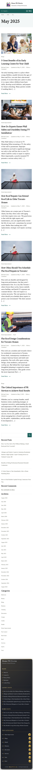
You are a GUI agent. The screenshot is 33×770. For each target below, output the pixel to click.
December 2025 (5, 527)
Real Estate (4, 635)
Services (3, 643)
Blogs (2, 56)
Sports (2, 646)
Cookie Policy (6, 682)
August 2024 (4, 586)
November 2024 (5, 575)
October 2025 (4, 535)
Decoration (4, 613)
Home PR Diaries (17, 3)
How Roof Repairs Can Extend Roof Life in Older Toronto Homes (15, 199)
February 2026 (4, 520)
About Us (5, 672)
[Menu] (27, 11)
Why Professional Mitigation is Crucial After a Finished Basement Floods (17, 704)
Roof (14, 334)
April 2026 (4, 512)
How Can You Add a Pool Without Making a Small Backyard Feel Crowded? (17, 691)
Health (2, 624)
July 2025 (3, 546)
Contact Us (6, 675)
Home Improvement (6, 122)
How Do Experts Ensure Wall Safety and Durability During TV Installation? (15, 129)
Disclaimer (5, 680)
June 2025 (3, 549)
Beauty (3, 598)
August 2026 (4, 498)
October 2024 (4, 579)
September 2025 (5, 538)
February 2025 (4, 564)
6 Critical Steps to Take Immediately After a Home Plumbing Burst (17, 699)
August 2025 (4, 542)
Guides (3, 620)
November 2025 (5, 531)
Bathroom (3, 594)
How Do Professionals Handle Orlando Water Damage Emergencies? (17, 723)
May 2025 (3, 553)
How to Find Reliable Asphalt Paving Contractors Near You (17, 701)
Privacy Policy (6, 677)
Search (30, 435)
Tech (2, 650)
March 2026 (4, 516)
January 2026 (4, 524)
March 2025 (4, 561)
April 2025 (4, 557)
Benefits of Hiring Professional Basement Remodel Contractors (17, 696)
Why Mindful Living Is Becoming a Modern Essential (15, 725)
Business (3, 606)
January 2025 (4, 568)
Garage (3, 617)
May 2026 (3, 509)
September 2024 (5, 583)
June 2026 (3, 505)
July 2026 (3, 501)
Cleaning (3, 609)
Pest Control (4, 632)
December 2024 (5, 572)
